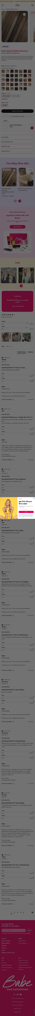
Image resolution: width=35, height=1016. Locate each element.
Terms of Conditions (26, 516)
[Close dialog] (34, 498)
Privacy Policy (23, 516)
